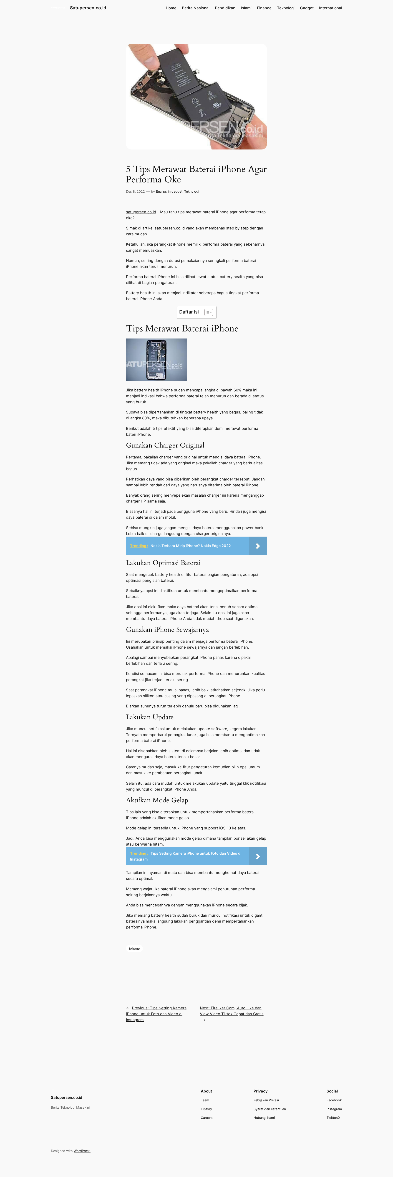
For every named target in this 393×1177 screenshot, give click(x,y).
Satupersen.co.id (88, 7)
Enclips (161, 191)
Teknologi (191, 191)
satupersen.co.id (141, 212)
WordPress (82, 1151)
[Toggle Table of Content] (206, 312)
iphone (134, 948)
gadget (176, 191)
